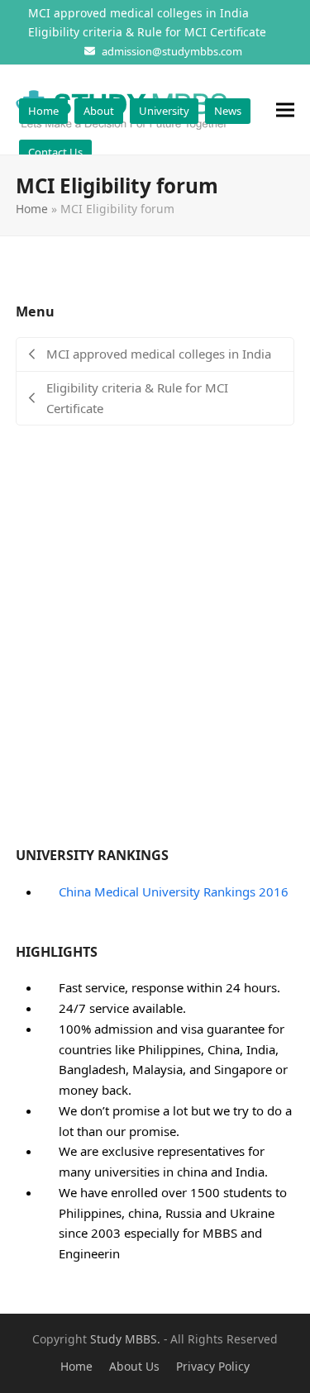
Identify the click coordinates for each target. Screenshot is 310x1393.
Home (32, 208)
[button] (285, 110)
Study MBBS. (125, 1339)
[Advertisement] (155, 646)
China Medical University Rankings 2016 (174, 891)
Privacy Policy (213, 1366)
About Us (134, 1366)
